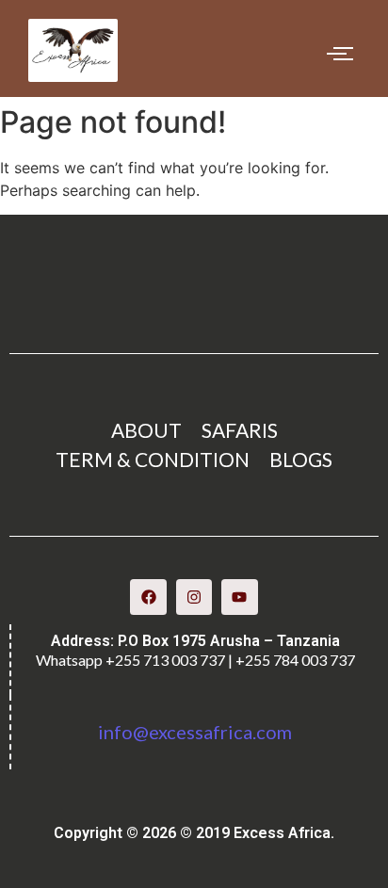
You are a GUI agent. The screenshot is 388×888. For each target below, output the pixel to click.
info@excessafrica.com (195, 731)
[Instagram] (194, 597)
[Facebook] (148, 597)
